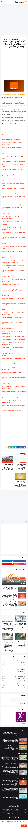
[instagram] (12, 817)
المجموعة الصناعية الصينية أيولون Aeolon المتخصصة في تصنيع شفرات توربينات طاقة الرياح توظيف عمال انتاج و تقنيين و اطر (7, 467)
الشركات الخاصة (16, 36)
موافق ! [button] (23, 825)
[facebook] (18, 817)
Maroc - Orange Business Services (13, 161)
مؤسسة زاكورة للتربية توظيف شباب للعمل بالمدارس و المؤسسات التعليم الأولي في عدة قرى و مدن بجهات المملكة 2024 (20, 484)
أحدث (26, 521)
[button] (26, 2)
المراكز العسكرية (12, 701)
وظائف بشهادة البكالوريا (14, 667)
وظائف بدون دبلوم (14, 662)
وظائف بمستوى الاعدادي (14, 669)
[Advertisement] (14, 19)
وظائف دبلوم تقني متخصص (14, 685)
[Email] (9, 447)
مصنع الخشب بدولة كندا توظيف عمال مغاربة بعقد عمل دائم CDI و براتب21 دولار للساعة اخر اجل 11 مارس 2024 (20, 644)
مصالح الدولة (22, 703)
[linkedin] (15, 817)
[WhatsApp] (12, 447)
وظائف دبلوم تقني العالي (14, 683)
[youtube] (10, 817)
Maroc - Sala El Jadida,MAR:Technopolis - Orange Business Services (13, 354)
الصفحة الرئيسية (23, 36)
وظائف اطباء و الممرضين (14, 660)
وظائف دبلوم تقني (14, 681)
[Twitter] (15, 447)
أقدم (2, 521)
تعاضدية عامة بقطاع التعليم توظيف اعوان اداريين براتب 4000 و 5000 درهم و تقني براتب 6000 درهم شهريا (20, 467)
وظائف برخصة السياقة (14, 665)
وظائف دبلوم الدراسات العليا (14, 678)
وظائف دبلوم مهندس (14, 688)
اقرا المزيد (18, 823)
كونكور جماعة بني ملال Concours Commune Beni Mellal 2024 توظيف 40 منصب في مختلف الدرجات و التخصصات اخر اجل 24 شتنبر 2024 (10, 790)
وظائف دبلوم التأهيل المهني (14, 674)
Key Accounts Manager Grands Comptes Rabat (11, 410)
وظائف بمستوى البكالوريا (14, 671)
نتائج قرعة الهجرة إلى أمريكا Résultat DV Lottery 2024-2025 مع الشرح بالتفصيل (20, 625)
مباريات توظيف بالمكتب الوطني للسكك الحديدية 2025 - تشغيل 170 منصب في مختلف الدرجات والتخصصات (10, 589)
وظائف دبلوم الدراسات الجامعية (14, 676)
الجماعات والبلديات (22, 699)
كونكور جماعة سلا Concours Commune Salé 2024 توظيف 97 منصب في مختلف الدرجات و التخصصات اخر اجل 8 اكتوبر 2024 (10, 796)
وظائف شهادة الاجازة (14, 690)
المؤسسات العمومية (21, 701)
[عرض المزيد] (6, 447)
